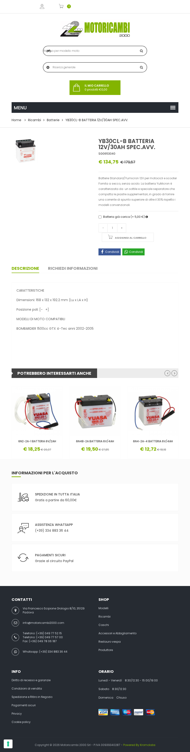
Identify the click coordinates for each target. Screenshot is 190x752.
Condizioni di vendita (27, 688)
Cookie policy (21, 722)
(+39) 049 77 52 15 (49, 633)
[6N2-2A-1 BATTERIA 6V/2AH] (37, 411)
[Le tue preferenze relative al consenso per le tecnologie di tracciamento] (8, 743)
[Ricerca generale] (141, 67)
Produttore (105, 650)
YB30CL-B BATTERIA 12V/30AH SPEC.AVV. (96, 120)
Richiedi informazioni (73, 268)
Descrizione (25, 268)
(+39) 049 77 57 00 (49, 637)
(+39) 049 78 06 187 (43, 641)
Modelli (103, 608)
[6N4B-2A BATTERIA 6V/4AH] (95, 411)
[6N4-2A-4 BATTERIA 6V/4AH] (152, 411)
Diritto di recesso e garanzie (31, 680)
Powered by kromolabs (139, 745)
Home (16, 120)
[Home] (95, 28)
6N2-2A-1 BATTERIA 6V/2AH (37, 441)
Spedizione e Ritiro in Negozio (32, 697)
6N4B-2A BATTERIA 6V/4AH (95, 441)
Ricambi (34, 120)
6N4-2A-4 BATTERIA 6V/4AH (153, 441)
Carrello (61, 6)
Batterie (53, 120)
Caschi (103, 625)
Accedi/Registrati (42, 6)
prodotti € (97, 87)
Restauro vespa (109, 642)
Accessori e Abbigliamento (117, 633)
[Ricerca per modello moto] (141, 50)
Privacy (17, 714)
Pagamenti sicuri (24, 705)
